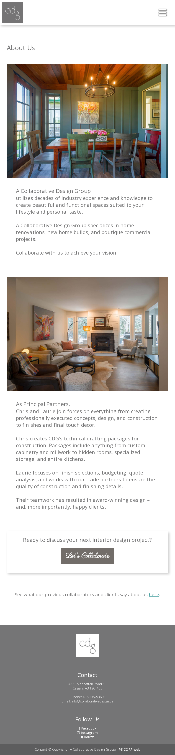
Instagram (89, 732)
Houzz (88, 737)
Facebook (88, 728)
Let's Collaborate (88, 556)
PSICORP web (129, 749)
